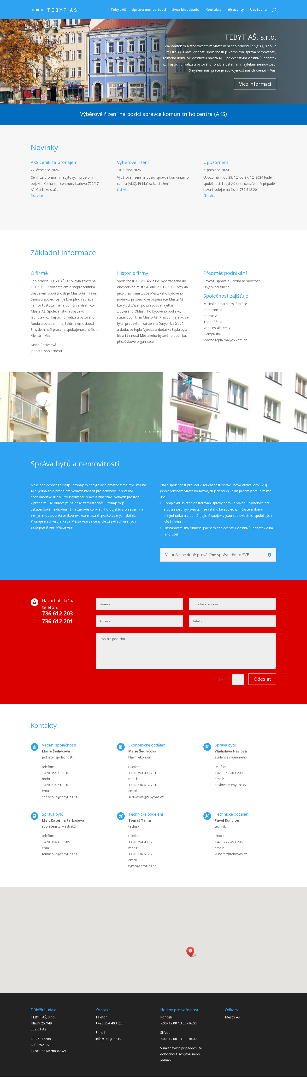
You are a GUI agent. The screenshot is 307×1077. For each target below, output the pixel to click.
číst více (37, 195)
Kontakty (214, 10)
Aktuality (236, 10)
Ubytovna (258, 10)
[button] (191, 952)
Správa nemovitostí (149, 10)
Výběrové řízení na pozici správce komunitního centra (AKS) (153, 113)
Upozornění (215, 162)
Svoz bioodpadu (185, 10)
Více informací (255, 84)
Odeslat (262, 679)
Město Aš (232, 1017)
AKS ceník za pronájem (54, 162)
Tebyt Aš (118, 10)
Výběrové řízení (133, 162)
